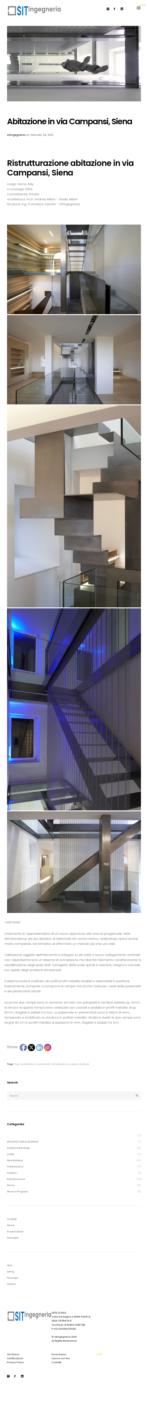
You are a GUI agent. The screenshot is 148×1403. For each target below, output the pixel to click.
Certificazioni (15, 1358)
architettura (27, 1064)
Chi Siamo (13, 1354)
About (10, 1225)
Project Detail (15, 1231)
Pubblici (12, 1173)
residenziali (43, 1064)
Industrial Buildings (18, 1148)
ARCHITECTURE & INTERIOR (22, 1141)
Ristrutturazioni (16, 1179)
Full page (12, 1237)
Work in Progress (17, 1191)
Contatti (12, 1219)
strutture (84, 1064)
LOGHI (10, 1154)
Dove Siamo (59, 1354)
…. (8, 1135)
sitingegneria (16, 135)
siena (74, 1064)
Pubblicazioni (15, 1166)
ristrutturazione (60, 1064)
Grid (9, 1265)
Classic (11, 1284)
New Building (15, 1160)
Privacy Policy (15, 1362)
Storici (11, 1185)
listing (10, 1271)
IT (97, 1354)
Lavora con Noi (61, 1358)
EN (100, 1354)
